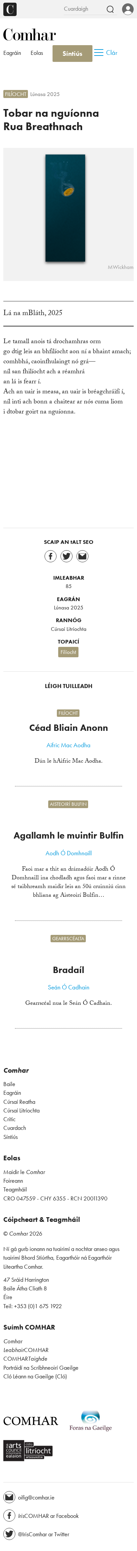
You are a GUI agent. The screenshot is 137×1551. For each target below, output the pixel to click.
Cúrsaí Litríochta (68, 629)
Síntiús (72, 53)
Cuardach (14, 1128)
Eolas (37, 53)
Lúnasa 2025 (45, 94)
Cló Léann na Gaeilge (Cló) (35, 1376)
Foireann (13, 1180)
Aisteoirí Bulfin (68, 804)
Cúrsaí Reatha (19, 1101)
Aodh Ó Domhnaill (69, 853)
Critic (9, 1119)
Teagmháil (15, 1189)
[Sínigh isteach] (128, 9)
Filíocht (15, 94)
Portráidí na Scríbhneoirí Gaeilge (40, 1367)
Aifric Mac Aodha (68, 745)
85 (69, 586)
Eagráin (12, 53)
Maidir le (24, 1172)
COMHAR (26, 1350)
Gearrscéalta (68, 938)
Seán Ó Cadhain (68, 987)
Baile (9, 1084)
